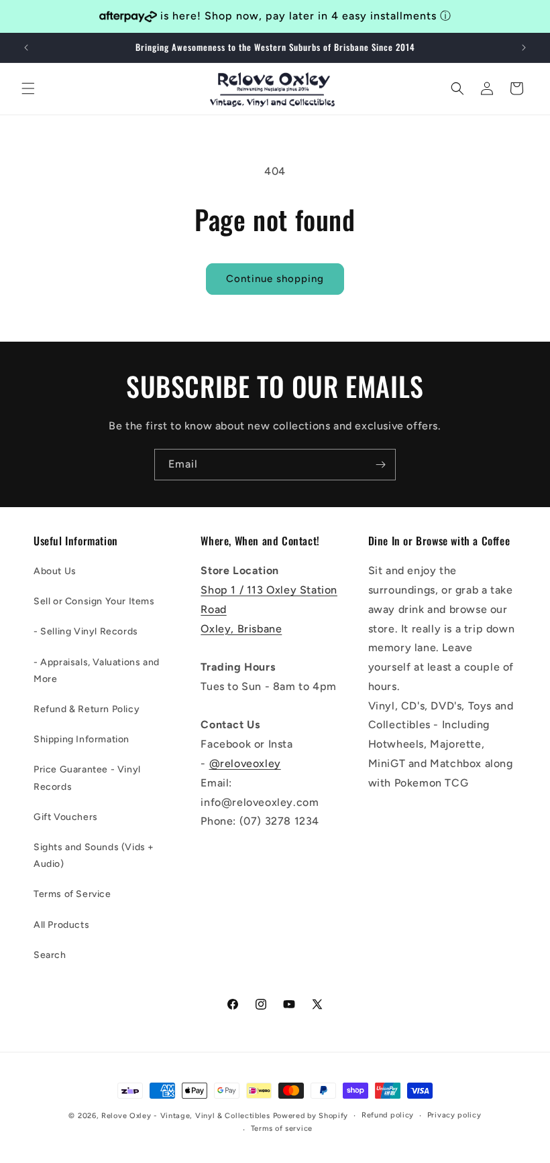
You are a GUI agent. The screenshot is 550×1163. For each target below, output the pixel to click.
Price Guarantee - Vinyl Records (87, 778)
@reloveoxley (245, 763)
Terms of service (282, 1128)
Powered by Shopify (311, 1115)
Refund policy (388, 1115)
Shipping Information (81, 739)
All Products (61, 925)
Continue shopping (275, 279)
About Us (55, 571)
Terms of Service (72, 894)
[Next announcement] (524, 47)
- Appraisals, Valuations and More (97, 671)
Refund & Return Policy (87, 709)
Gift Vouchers (66, 817)
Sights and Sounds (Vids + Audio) (94, 855)
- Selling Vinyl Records (86, 631)
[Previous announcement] (26, 47)
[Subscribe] (380, 464)
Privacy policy (454, 1115)
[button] (28, 88)
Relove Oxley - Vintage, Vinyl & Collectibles (185, 1115)
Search (50, 955)
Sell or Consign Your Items (94, 601)
